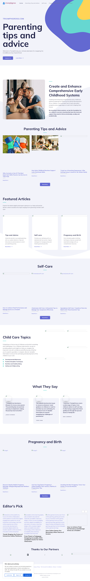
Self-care (44, 3)
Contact (70, 3)
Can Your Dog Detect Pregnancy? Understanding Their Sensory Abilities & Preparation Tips (44, 486)
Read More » (5, 180)
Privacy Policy (36, 567)
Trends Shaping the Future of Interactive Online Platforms (12, 535)
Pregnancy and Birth (54, 3)
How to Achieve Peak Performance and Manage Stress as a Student (15, 308)
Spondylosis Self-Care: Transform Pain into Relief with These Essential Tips (73, 309)
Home (21, 3)
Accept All (27, 575)
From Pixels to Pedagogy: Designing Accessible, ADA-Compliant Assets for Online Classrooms (33, 538)
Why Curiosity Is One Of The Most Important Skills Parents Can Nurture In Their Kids (15, 174)
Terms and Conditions (46, 567)
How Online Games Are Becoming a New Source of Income (55, 532)
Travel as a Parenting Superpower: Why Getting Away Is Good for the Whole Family (73, 171)
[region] (18, 570)
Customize (9, 575)
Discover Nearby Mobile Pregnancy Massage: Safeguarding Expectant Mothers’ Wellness (16, 486)
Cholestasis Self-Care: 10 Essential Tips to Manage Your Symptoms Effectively (44, 309)
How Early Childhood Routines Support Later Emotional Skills (43, 171)
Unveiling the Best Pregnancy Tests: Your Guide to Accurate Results (72, 485)
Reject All (18, 575)
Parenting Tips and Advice (32, 3)
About (64, 3)
